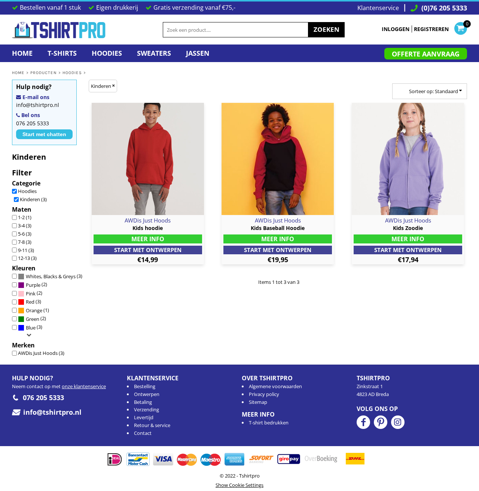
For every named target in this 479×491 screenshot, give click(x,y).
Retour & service (152, 425)
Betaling (143, 402)
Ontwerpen (146, 394)
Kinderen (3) (33, 199)
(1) (37, 310)
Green (32, 319)
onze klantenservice (84, 386)
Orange (34, 310)
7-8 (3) (24, 242)
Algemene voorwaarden (275, 386)
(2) (36, 284)
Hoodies (72, 72)
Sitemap (258, 402)
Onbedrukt (148, 250)
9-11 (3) (26, 250)
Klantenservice (378, 8)
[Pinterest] (380, 422)
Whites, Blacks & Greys (51, 276)
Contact (143, 433)
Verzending (146, 409)
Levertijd (143, 417)
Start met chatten (44, 134)
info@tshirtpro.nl (37, 104)
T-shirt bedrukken (269, 422)
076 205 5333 (32, 123)
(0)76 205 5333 (444, 7)
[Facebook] (363, 422)
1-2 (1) (24, 217)
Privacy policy (264, 394)
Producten (43, 72)
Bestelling (144, 386)
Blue (31, 327)
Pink (31, 293)
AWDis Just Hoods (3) (41, 353)
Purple (33, 285)
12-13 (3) (27, 258)
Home (18, 72)
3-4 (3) (24, 225)
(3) (54, 276)
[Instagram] (398, 422)
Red (30, 301)
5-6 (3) (24, 233)
